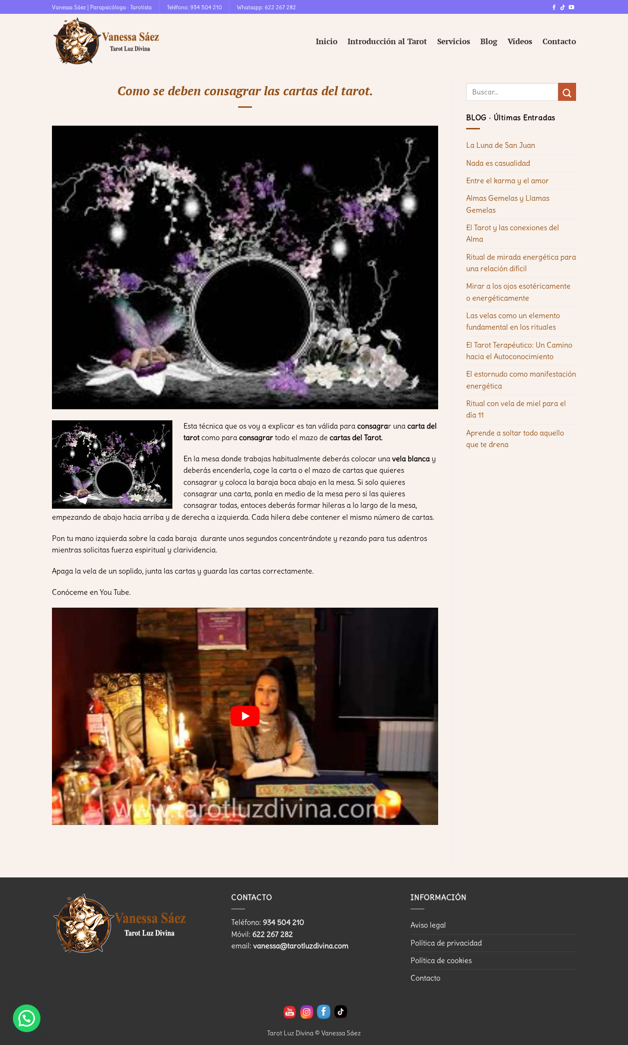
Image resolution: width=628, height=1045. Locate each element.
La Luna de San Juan (500, 145)
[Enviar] (567, 92)
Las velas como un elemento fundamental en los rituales (513, 321)
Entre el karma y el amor (507, 180)
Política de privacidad (446, 942)
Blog (488, 41)
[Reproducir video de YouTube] (245, 716)
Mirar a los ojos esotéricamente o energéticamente (518, 291)
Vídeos (520, 41)
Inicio (326, 41)
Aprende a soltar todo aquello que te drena (515, 438)
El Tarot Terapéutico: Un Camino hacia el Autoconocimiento (519, 350)
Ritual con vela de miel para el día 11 (516, 409)
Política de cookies (441, 960)
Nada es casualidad (498, 163)
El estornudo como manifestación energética (521, 379)
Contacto (559, 41)
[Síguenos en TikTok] (562, 8)
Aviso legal (428, 924)
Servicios (453, 41)
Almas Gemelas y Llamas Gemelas (507, 203)
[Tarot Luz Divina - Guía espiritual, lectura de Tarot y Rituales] (107, 41)
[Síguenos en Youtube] (571, 8)
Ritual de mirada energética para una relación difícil (521, 262)
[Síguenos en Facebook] (554, 8)
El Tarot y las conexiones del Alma (512, 233)
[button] (26, 1018)
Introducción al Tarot (387, 41)
